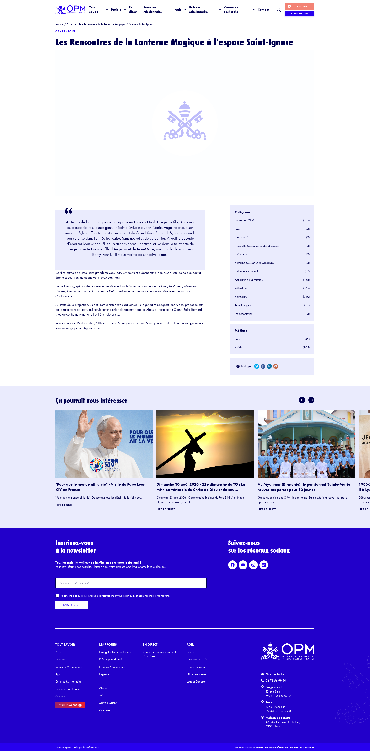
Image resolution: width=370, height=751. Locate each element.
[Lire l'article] (104, 444)
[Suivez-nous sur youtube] (243, 564)
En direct (133, 9)
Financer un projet (197, 659)
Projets (116, 10)
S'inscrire (72, 605)
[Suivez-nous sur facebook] (232, 564)
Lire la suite (65, 505)
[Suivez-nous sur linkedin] (263, 564)
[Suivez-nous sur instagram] (253, 564)
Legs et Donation (196, 681)
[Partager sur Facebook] (263, 366)
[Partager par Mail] (275, 366)
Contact (263, 10)
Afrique (103, 688)
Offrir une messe (197, 674)
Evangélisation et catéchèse (115, 652)
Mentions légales (63, 747)
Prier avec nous (196, 667)
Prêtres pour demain (111, 659)
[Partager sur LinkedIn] (269, 366)
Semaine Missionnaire (152, 9)
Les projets (108, 644)
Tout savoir (93, 9)
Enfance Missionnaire (198, 9)
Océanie (104, 710)
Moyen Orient (107, 703)
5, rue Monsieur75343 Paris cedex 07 (279, 709)
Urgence (104, 674)
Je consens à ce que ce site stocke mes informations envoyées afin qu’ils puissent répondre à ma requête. (116, 595)
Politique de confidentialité (86, 747)
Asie (101, 695)
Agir (178, 10)
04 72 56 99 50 (276, 680)
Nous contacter (275, 674)
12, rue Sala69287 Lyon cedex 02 (279, 693)
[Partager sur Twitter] (256, 366)
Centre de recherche (231, 9)
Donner (191, 652)
